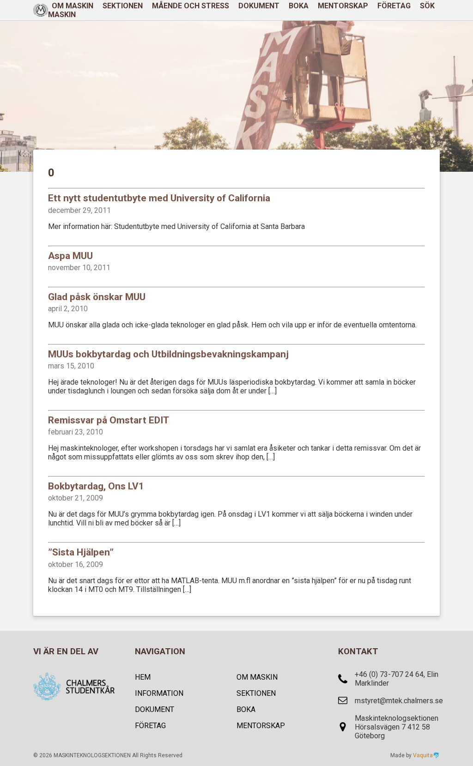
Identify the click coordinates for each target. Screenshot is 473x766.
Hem (143, 677)
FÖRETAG (394, 5)
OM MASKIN (257, 677)
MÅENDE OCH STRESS (190, 5)
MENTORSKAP (343, 5)
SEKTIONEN (123, 5)
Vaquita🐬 (426, 755)
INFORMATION (159, 693)
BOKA (299, 5)
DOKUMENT (258, 5)
